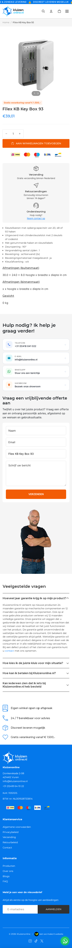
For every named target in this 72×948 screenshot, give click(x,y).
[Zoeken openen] (43, 11)
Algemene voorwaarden (17, 826)
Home (6, 22)
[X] (42, 941)
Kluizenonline (23, 934)
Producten (9, 865)
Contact (7, 847)
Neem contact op (36, 218)
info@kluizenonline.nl (15, 781)
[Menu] (66, 11)
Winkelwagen (61, 11)
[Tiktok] (36, 941)
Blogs (6, 876)
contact (9, 650)
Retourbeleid (10, 842)
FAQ (5, 881)
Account (51, 11)
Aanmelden (53, 909)
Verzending (9, 837)
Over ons (8, 871)
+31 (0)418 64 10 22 (13, 786)
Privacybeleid (10, 832)
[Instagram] (30, 941)
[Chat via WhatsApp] (65, 941)
